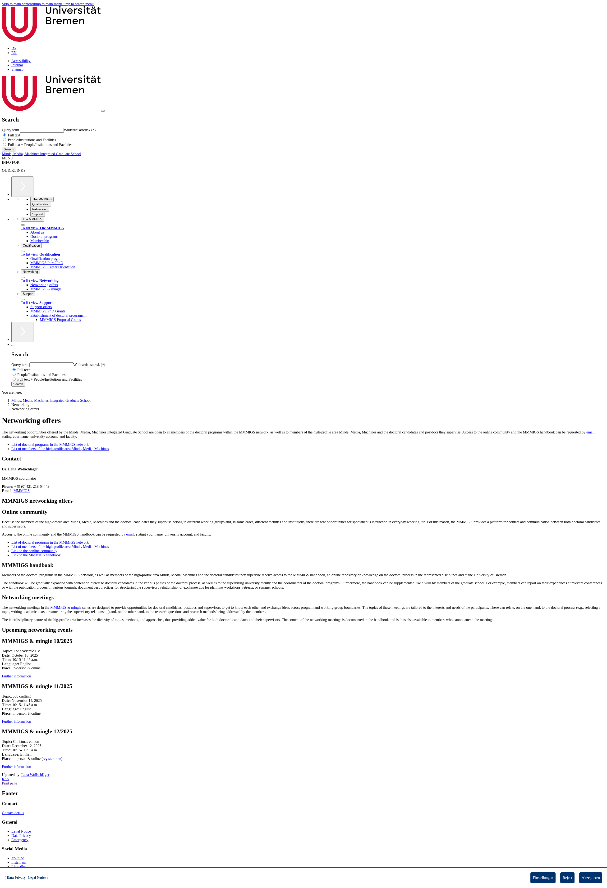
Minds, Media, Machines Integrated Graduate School (41, 154)
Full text (13, 135)
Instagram (18, 862)
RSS (5, 779)
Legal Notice (21, 831)
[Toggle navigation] (103, 111)
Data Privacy (21, 836)
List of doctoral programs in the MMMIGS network (50, 444)
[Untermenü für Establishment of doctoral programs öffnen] (85, 316)
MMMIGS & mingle (65, 607)
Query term (11, 130)
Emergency (19, 840)
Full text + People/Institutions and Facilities (39, 145)
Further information (16, 676)
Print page (9, 783)
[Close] (23, 225)
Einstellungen (543, 878)
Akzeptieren (591, 878)
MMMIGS (22, 491)
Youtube (17, 858)
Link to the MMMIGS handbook (36, 555)
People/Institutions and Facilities (31, 140)
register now (52, 759)
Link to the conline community (34, 551)
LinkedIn (18, 867)
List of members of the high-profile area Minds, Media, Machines (60, 449)
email (590, 432)
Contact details (13, 813)
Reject (567, 878)
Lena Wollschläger (35, 775)
